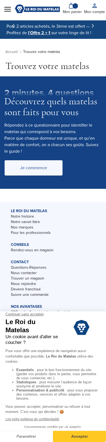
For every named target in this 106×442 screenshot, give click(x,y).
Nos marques (22, 227)
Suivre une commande (30, 294)
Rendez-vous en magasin (32, 250)
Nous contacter (24, 273)
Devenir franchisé (26, 289)
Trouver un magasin (27, 278)
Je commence (33, 168)
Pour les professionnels (31, 233)
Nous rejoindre (23, 284)
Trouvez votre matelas (41, 52)
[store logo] (37, 8)
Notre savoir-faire (25, 222)
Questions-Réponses (28, 267)
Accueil (11, 52)
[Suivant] (92, 26)
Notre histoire (22, 216)
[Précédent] (13, 26)
